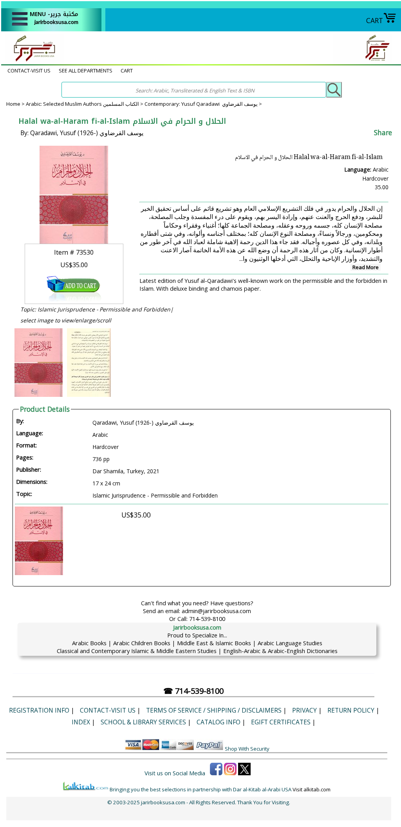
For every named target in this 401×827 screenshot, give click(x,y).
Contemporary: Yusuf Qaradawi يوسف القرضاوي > (203, 103)
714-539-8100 (207, 619)
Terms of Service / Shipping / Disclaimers (214, 710)
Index (81, 722)
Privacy (304, 710)
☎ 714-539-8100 (193, 691)
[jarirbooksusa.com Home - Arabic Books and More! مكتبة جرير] (32, 60)
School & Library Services (143, 722)
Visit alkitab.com (312, 789)
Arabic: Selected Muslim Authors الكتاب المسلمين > (85, 103)
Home (13, 103)
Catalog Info (218, 722)
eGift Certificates (281, 722)
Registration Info (39, 710)
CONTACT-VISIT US (29, 70)
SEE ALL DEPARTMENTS (85, 70)
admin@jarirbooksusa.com (216, 611)
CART (374, 20)
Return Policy (350, 710)
